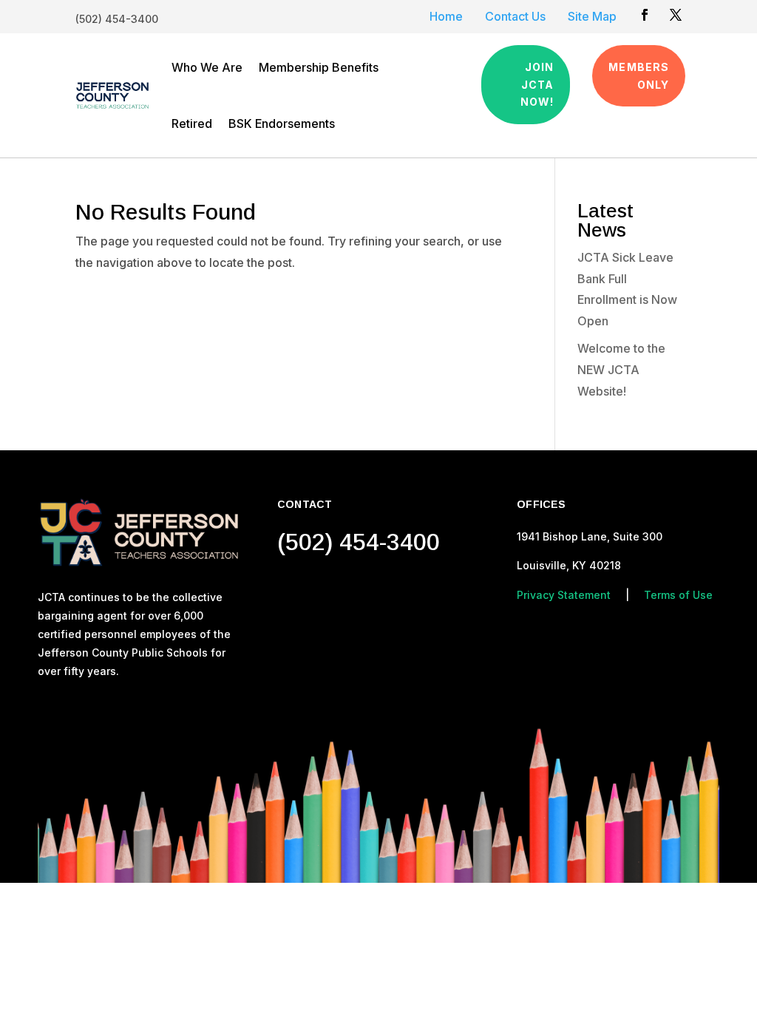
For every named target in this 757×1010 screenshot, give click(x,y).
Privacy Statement (564, 595)
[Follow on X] (676, 15)
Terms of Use (678, 595)
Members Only (638, 76)
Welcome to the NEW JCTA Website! (621, 370)
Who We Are (207, 67)
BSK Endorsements (281, 123)
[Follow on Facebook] (644, 15)
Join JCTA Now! (537, 85)
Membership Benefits (318, 67)
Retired (192, 123)
